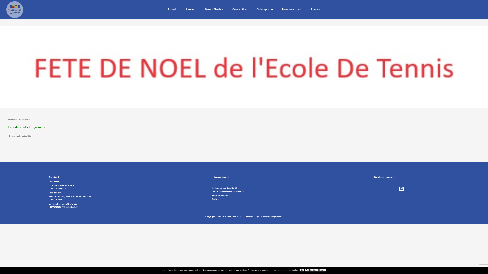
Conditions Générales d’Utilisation (227, 192)
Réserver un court (291, 9)
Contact (215, 199)
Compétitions (239, 9)
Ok (302, 270)
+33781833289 (71, 207)
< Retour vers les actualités (19, 136)
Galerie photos (265, 9)
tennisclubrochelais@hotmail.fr (63, 204)
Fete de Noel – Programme (26, 127)
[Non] (485, 270)
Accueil (172, 9)
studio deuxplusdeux (273, 217)
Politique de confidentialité (224, 188)
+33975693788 (55, 207)
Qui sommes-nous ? (220, 196)
